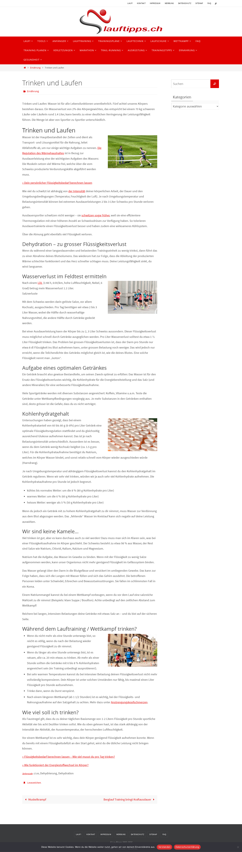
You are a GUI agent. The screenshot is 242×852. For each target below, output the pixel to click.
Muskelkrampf (37, 799)
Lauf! (130, 3)
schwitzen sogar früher (95, 215)
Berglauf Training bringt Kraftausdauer (128, 799)
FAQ (209, 3)
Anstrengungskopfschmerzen (129, 702)
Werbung (169, 3)
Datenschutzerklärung (187, 847)
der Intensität (76, 191)
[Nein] (238, 847)
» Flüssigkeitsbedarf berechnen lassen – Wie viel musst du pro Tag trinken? (68, 757)
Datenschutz (184, 3)
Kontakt (141, 3)
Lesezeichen (34, 782)
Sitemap (199, 3)
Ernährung (35, 67)
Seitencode (27, 773)
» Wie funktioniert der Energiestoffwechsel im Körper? (55, 765)
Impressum (155, 3)
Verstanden (164, 847)
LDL (40, 283)
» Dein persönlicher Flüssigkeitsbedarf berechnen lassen (57, 183)
